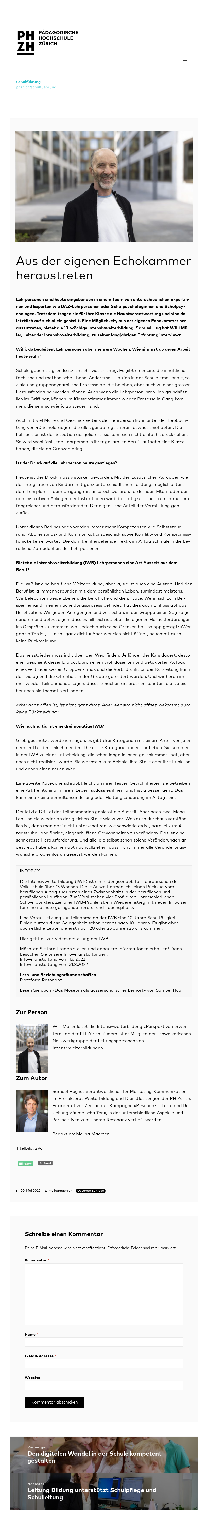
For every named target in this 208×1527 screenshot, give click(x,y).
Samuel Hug (65, 1091)
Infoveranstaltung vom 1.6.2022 (53, 959)
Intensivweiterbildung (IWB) (58, 882)
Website (32, 1378)
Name (32, 1334)
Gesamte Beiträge (90, 1190)
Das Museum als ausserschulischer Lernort (99, 990)
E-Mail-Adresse (41, 1356)
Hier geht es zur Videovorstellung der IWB (64, 939)
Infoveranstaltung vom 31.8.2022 (54, 965)
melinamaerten (60, 1190)
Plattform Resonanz (41, 980)
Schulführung (28, 82)
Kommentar (37, 1260)
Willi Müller (64, 1027)
